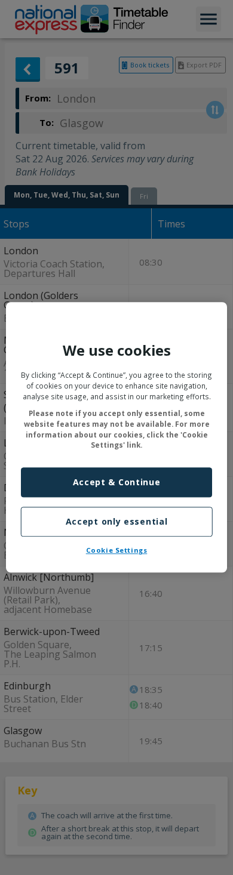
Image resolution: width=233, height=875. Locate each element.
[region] (117, 437)
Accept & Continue (117, 482)
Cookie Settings (117, 550)
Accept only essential (117, 521)
